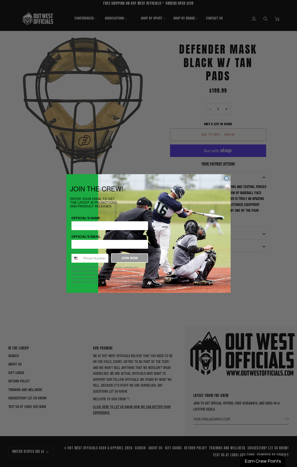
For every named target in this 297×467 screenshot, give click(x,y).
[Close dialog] (226, 178)
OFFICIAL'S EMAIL (86, 236)
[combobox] (76, 258)
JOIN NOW (129, 258)
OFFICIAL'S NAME (85, 218)
